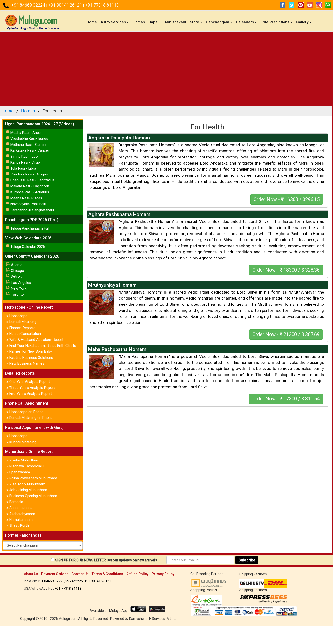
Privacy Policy (163, 574)
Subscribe (247, 560)
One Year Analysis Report (29, 381)
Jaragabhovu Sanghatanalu (32, 210)
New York (18, 288)
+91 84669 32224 (28, 5)
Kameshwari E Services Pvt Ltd (152, 619)
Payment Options (54, 574)
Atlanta (16, 265)
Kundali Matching (22, 322)
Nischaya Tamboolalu (26, 466)
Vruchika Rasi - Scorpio (29, 174)
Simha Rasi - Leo (24, 156)
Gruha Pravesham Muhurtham (33, 478)
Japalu (155, 22)
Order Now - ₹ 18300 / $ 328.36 (286, 270)
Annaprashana (20, 508)
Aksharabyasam (22, 514)
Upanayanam (19, 472)
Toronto (17, 294)
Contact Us (79, 574)
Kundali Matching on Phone (31, 417)
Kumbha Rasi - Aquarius (29, 192)
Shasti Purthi (19, 525)
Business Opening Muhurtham (33, 496)
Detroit (16, 276)
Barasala (16, 502)
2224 (70, 581)
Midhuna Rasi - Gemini (28, 144)
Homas (139, 22)
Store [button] (194, 22)
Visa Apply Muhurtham (27, 484)
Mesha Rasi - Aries (25, 132)
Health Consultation (25, 333)
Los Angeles (21, 282)
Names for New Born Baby (30, 351)
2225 (79, 581)
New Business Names (26, 363)
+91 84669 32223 (51, 581)
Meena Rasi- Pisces (26, 198)
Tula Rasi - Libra (23, 168)
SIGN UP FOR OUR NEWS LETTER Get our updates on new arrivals (106, 560)
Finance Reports (22, 328)
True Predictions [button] (275, 22)
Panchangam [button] (217, 22)
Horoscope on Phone (26, 412)
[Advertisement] (166, 68)
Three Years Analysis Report (32, 388)
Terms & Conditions (107, 574)
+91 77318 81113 (102, 5)
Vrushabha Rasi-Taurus (29, 138)
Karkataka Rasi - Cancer (29, 150)
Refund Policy (137, 574)
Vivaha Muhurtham (24, 460)
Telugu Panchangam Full (29, 228)
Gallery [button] (302, 22)
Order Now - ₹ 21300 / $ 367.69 (286, 334)
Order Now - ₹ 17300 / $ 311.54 (286, 399)
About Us (31, 574)
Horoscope (18, 316)
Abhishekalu (175, 22)
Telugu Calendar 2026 (27, 246)
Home (93, 22)
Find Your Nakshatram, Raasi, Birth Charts (42, 345)
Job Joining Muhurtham (28, 490)
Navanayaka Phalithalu (28, 204)
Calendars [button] (245, 22)
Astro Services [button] (113, 22)
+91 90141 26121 (65, 5)
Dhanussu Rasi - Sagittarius (32, 180)
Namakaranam (21, 519)
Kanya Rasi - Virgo (25, 162)
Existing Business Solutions (31, 357)
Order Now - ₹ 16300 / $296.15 (287, 199)
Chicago (17, 270)
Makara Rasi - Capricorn (29, 186)
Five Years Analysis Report (30, 393)
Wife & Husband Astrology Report (36, 339)
